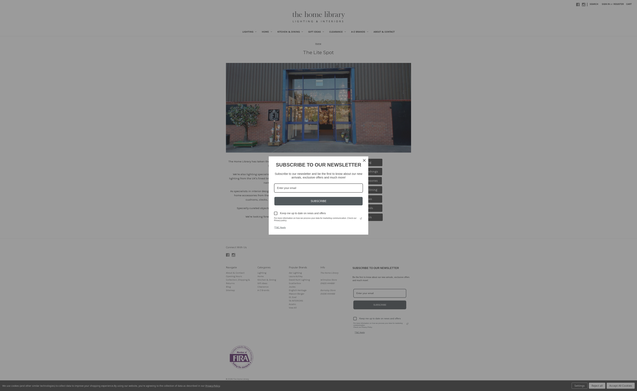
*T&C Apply (280, 227)
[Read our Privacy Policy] (361, 218)
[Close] (364, 160)
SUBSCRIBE (318, 201)
